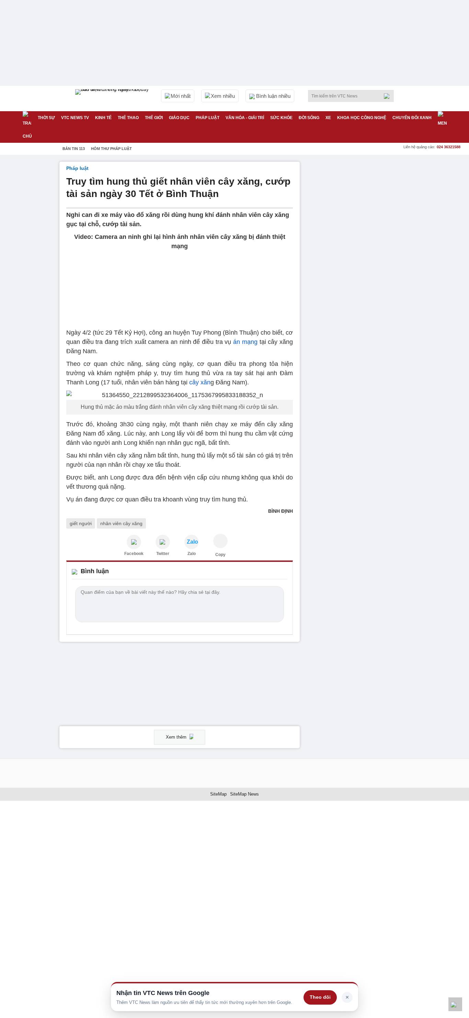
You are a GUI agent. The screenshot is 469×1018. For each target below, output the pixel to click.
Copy (220, 554)
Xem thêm (177, 737)
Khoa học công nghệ (361, 117)
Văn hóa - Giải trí (245, 117)
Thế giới (154, 117)
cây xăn (199, 382)
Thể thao (128, 117)
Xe (328, 117)
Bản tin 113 (73, 149)
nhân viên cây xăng (121, 523)
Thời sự (46, 117)
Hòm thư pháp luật (111, 149)
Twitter (162, 553)
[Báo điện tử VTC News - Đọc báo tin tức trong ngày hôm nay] (113, 98)
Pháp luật (207, 117)
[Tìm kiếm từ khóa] (389, 96)
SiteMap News (244, 794)
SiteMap (218, 794)
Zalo (191, 553)
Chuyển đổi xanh (412, 117)
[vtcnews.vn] (134, 542)
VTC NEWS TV (75, 117)
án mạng (245, 341)
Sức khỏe (281, 117)
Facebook (134, 553)
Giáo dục (179, 117)
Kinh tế (103, 117)
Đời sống (309, 117)
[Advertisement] (358, 265)
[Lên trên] (455, 1004)
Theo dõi (320, 997)
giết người (81, 523)
